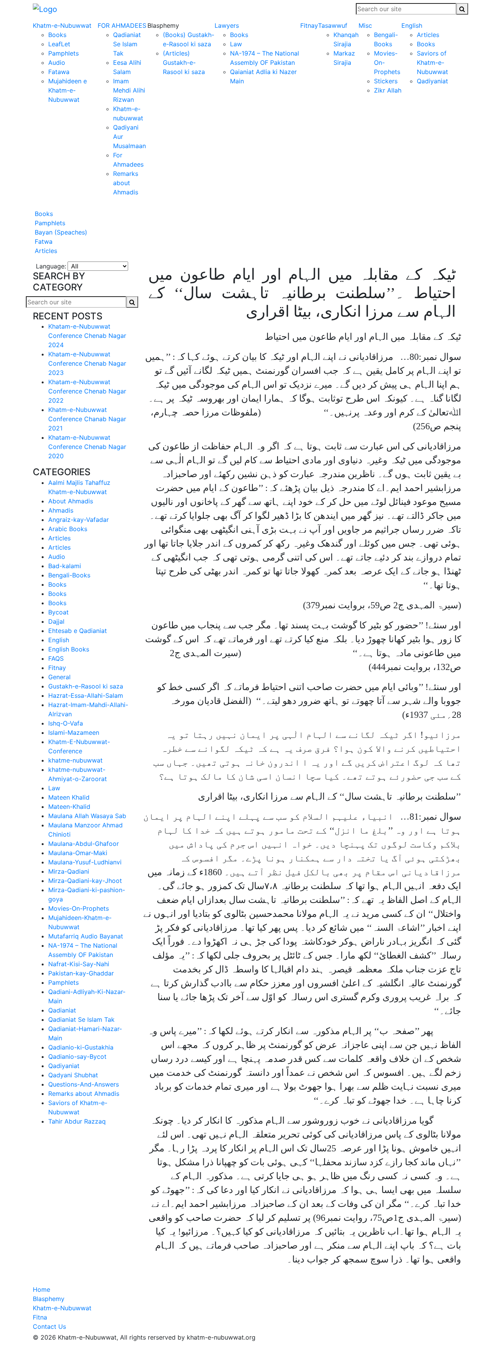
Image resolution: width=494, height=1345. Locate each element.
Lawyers (227, 25)
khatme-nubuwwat (75, 760)
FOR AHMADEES (122, 25)
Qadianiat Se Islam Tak (127, 44)
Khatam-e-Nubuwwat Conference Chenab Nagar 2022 (87, 391)
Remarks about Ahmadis (125, 183)
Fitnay (309, 25)
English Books (68, 649)
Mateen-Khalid (69, 806)
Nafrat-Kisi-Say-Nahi (78, 964)
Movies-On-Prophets (78, 908)
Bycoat (58, 612)
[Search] (462, 9)
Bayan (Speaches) (60, 232)
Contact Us (49, 1326)
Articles (428, 35)
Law (236, 44)
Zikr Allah (387, 90)
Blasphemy (48, 1299)
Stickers (386, 81)
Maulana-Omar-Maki (77, 853)
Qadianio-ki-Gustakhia (80, 1047)
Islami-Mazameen (73, 732)
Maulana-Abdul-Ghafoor (83, 843)
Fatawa (58, 72)
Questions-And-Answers (83, 1084)
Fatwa (42, 241)
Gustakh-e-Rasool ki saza (85, 686)
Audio (56, 62)
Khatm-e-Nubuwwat (62, 25)
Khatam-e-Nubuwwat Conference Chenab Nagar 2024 (87, 335)
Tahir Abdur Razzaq (77, 1121)
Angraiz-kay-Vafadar (78, 519)
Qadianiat (62, 1010)
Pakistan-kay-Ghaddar (81, 973)
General (59, 677)
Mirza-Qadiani (68, 871)
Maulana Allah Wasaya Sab (87, 816)
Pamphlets (63, 53)
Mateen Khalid (69, 797)
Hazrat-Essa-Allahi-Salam (85, 695)
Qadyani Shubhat (73, 1075)
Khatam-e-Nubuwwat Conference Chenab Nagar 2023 (87, 363)
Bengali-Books (69, 575)
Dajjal (56, 621)
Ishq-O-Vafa (65, 723)
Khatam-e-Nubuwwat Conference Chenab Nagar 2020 (87, 447)
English (411, 25)
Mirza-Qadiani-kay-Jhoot (85, 880)
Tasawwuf (332, 25)
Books (57, 35)
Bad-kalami (64, 566)
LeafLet (59, 44)
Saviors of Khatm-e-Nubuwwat (432, 62)
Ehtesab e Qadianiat (77, 631)
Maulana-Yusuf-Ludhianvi (85, 862)
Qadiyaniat (432, 81)
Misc (365, 25)
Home (41, 1289)
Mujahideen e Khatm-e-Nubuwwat (67, 90)
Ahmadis (60, 510)
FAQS (56, 658)
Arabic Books (67, 529)
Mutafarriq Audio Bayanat (85, 936)
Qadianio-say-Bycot (77, 1056)
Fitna (40, 1317)
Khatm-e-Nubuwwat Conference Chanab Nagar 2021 (87, 419)
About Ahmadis (70, 501)
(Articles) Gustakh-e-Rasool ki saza (184, 62)
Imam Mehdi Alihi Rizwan (129, 90)
